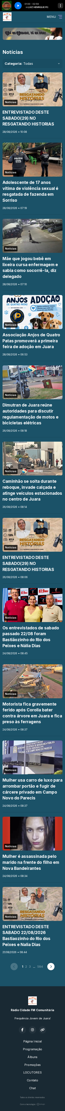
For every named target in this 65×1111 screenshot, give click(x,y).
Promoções (32, 1065)
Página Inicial (32, 1041)
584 (40, 966)
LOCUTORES (32, 1072)
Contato (32, 1080)
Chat (32, 1088)
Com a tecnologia (27, 1104)
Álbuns (32, 1057)
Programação (32, 1049)
